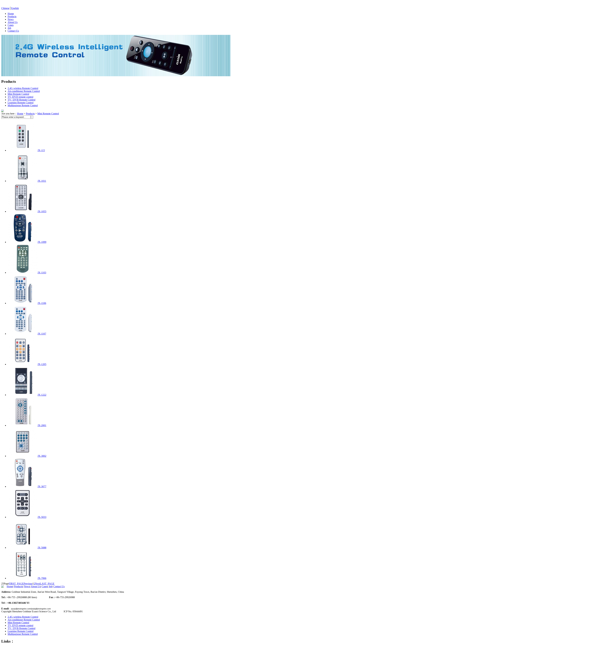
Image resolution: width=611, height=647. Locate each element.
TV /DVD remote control (20, 96)
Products (12, 16)
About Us (13, 22)
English (15, 8)
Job (9, 28)
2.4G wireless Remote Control (23, 88)
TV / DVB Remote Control (21, 99)
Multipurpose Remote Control (23, 105)
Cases (11, 25)
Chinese (5, 8)
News (11, 19)
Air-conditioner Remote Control (24, 91)
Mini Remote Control (18, 94)
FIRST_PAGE (16, 583)
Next (37, 583)
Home (11, 13)
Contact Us (13, 30)
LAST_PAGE (47, 583)
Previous (28, 583)
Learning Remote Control (20, 102)
